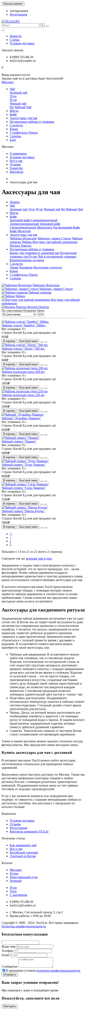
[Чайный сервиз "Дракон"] (21, 437)
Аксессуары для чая (23, 118)
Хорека (15, 202)
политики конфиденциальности (58, 970)
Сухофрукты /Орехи (24, 132)
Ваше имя (8, 946)
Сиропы (15, 136)
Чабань (27, 242)
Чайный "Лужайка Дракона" (21, 418)
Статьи (14, 39)
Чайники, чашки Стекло (54, 238)
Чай (12, 89)
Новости (16, 36)
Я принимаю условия (43, 970)
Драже (14, 267)
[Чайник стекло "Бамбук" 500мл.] (25, 321)
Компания (9, 813)
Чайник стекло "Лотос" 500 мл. (23, 348)
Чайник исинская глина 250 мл (23, 395)
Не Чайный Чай (21, 107)
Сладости (16, 125)
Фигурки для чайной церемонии (54, 242)
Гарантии (16, 168)
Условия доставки (22, 43)
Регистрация (18, 14)
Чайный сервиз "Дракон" (19, 441)
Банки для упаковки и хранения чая (34, 253)
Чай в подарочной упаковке (57, 256)
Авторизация (19, 11)
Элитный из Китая (23, 856)
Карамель (26, 267)
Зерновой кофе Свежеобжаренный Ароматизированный (33, 221)
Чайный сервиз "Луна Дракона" (24, 464)
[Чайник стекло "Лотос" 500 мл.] (25, 345)
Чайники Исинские (23, 238)
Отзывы (15, 164)
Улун (13, 96)
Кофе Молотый (20, 231)
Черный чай (18, 103)
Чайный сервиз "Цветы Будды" (23, 511)
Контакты (16, 171)
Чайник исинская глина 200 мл (23, 371)
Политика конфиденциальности (24, 926)
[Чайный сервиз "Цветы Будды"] (25, 507)
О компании (18, 153)
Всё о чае (16, 161)
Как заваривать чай (23, 845)
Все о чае (16, 849)
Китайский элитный (24, 852)
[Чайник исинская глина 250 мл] (25, 391)
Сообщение (10, 966)
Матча (14, 110)
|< (11, 534)
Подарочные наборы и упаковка (32, 121)
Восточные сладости (47, 267)
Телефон (7, 950)
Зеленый (16, 880)
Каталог (7, 863)
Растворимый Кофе (66, 227)
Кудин (14, 873)
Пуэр (13, 100)
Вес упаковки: (12, 329)
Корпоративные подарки (27, 260)
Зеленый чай (18, 92)
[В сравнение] (45, 342)
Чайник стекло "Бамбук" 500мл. (24, 325)
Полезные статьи (13, 838)
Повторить (9, 1006)
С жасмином (18, 895)
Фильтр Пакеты (20, 245)
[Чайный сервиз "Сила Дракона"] (25, 484)
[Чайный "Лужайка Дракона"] (23, 414)
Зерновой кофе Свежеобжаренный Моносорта (35, 225)
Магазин (16, 870)
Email (5, 955)
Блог (13, 140)
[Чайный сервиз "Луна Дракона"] (25, 461)
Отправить (9, 974)
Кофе (13, 114)
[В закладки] (41, 342)
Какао (14, 129)
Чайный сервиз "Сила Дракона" (24, 488)
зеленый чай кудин (39, 558)
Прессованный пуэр (24, 877)
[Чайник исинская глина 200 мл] (25, 368)
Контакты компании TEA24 (29, 831)
